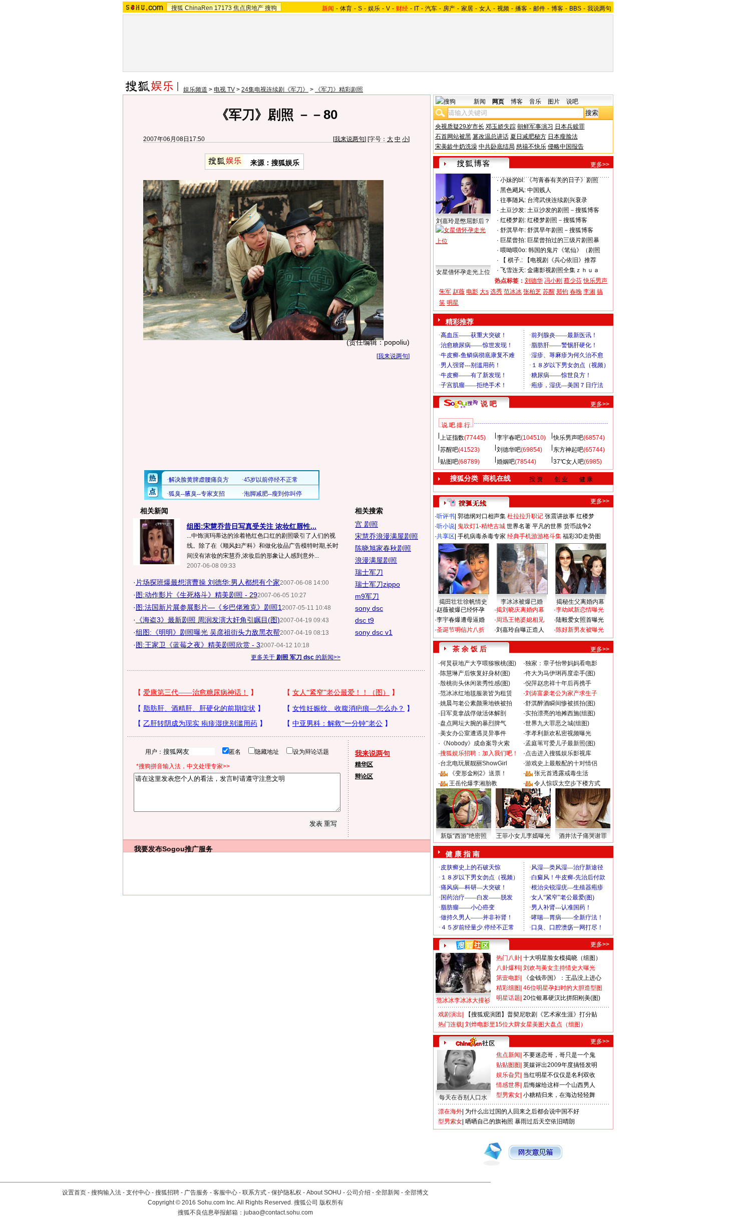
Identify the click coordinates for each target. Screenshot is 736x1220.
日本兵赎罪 (570, 126)
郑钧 (562, 291)
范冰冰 (513, 291)
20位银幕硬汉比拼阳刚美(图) (561, 997)
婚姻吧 (506, 461)
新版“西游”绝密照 (464, 835)
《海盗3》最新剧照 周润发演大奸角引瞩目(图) (208, 620)
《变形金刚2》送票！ (478, 773)
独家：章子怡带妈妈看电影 (561, 663)
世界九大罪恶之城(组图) (557, 723)
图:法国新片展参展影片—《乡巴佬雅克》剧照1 (209, 607)
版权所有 (331, 1202)
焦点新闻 (508, 1054)
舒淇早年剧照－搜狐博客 (560, 230)
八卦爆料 (508, 967)
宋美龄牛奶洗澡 (456, 146)
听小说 (446, 526)
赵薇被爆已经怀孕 (461, 609)
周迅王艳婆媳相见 (520, 619)
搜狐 (177, 8)
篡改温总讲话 (491, 136)
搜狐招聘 (167, 1192)
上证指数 (452, 437)
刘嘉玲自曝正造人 (520, 629)
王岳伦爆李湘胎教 (473, 783)
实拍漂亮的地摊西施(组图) (560, 713)
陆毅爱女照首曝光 (580, 619)
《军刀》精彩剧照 (339, 89)
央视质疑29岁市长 (459, 126)
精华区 (364, 764)
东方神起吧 (568, 449)
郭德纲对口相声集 (482, 516)
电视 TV (224, 89)
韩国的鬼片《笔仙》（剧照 (564, 250)
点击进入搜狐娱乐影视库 (558, 753)
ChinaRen (199, 8)
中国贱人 (539, 190)
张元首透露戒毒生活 (561, 773)
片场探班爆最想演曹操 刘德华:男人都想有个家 (208, 582)
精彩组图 (508, 987)
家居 (467, 8)
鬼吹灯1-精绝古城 (481, 526)
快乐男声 (595, 280)
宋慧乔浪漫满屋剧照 (386, 536)
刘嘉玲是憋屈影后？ (463, 221)
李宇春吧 (509, 437)
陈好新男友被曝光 (580, 629)
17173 (223, 8)
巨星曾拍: (513, 240)
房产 (449, 8)
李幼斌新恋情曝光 (580, 609)
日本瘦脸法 (563, 136)
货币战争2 (577, 526)
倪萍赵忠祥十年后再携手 (558, 683)
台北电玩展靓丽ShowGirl (473, 763)
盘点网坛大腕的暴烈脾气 (473, 723)
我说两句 (599, 8)
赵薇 (459, 291)
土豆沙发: (513, 210)
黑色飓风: (513, 190)
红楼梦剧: (513, 220)
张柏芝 (532, 291)
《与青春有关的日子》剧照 (562, 180)
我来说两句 (349, 139)
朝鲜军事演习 (535, 126)
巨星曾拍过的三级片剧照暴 (563, 240)
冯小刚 (553, 280)
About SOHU (323, 1192)
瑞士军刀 (369, 572)
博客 (557, 8)
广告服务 (196, 1192)
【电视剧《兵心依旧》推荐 (560, 260)
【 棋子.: (511, 260)
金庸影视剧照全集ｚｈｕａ (563, 270)
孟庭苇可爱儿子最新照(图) (560, 743)
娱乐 (374, 8)
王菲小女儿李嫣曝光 (523, 835)
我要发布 (148, 849)
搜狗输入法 (106, 1192)
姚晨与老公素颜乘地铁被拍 (476, 703)
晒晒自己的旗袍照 (489, 1121)
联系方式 (254, 1192)
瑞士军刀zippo (377, 584)
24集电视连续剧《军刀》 (274, 89)
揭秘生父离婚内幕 (580, 601)
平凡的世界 (547, 526)
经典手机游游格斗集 (534, 536)
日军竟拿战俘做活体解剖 (473, 713)
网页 (498, 101)
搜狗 (271, 8)
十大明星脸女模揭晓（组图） (562, 957)
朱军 (445, 291)
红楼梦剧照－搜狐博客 (557, 220)
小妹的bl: (512, 180)
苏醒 (549, 291)
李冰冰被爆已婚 (522, 601)
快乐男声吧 (568, 437)
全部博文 (417, 1192)
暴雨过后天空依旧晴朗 (545, 1121)
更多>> (599, 164)
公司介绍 (358, 1192)
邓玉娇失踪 (501, 126)
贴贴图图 (508, 1064)
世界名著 (519, 526)
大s (484, 291)
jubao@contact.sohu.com (278, 1212)
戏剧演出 (450, 1014)
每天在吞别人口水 (463, 1097)
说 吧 (489, 404)
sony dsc (369, 608)
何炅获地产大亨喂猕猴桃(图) (478, 663)
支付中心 (138, 1192)
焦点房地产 (248, 8)
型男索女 (508, 1094)
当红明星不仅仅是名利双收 (559, 1074)
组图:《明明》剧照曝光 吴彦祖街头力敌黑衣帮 (208, 632)
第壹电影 (508, 977)
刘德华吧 (509, 449)
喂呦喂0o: (513, 250)
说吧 (572, 101)
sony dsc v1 (374, 632)
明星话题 (508, 997)
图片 (554, 101)
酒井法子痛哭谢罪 (583, 835)
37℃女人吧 (568, 461)
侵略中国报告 (566, 146)
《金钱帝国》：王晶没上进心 (562, 977)
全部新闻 (388, 1192)
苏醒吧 (449, 449)
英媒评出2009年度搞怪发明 (560, 1064)
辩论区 (364, 776)
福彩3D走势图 (582, 536)
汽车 (431, 8)
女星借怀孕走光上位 (463, 272)
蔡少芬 (573, 280)
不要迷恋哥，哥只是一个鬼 (559, 1054)
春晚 (576, 291)
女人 (485, 8)
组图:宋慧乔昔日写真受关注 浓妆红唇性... (251, 526)
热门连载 (450, 1024)
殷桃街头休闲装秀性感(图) (475, 683)
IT (416, 8)
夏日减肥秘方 (528, 136)
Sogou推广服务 (187, 849)
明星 (453, 302)
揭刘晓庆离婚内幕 (520, 609)
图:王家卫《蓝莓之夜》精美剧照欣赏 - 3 (198, 645)
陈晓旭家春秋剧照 (383, 548)
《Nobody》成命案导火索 (475, 743)
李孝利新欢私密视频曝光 (558, 733)
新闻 (480, 101)
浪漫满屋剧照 (376, 560)
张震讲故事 (560, 516)
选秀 (496, 291)
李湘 (589, 291)
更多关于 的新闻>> (295, 657)
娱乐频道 (195, 89)
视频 (503, 8)
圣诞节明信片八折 (461, 629)
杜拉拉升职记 (525, 516)
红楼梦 (585, 516)
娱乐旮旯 (508, 1074)
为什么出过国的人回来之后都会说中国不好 (522, 1111)
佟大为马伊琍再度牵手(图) (560, 673)
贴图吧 (449, 461)
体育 (346, 8)
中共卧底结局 (497, 146)
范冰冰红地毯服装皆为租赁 (476, 693)
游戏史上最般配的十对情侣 (561, 763)
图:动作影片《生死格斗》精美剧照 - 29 (196, 595)
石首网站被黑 (453, 136)
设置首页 (74, 1192)
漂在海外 (450, 1111)
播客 (521, 8)
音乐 (535, 101)
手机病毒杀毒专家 (482, 536)
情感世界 (508, 1084)
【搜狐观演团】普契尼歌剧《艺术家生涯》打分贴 (531, 1014)
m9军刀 (367, 596)
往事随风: (513, 200)
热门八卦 (508, 957)
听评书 (446, 516)
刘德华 (534, 280)
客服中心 (225, 1192)
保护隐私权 (286, 1192)
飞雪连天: (513, 270)
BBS (575, 8)
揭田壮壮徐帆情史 (463, 601)
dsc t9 (364, 620)
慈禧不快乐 (531, 146)
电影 (472, 291)
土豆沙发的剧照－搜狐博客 (563, 210)
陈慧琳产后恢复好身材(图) (475, 673)
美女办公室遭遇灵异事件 (473, 733)
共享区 (446, 536)
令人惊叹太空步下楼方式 (567, 783)
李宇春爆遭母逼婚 (461, 619)
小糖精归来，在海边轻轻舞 (559, 1094)
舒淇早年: (513, 230)
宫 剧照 (366, 524)
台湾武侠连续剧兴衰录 (557, 200)
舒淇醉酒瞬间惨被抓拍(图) (560, 703)
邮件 (539, 8)
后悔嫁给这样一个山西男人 (559, 1084)
